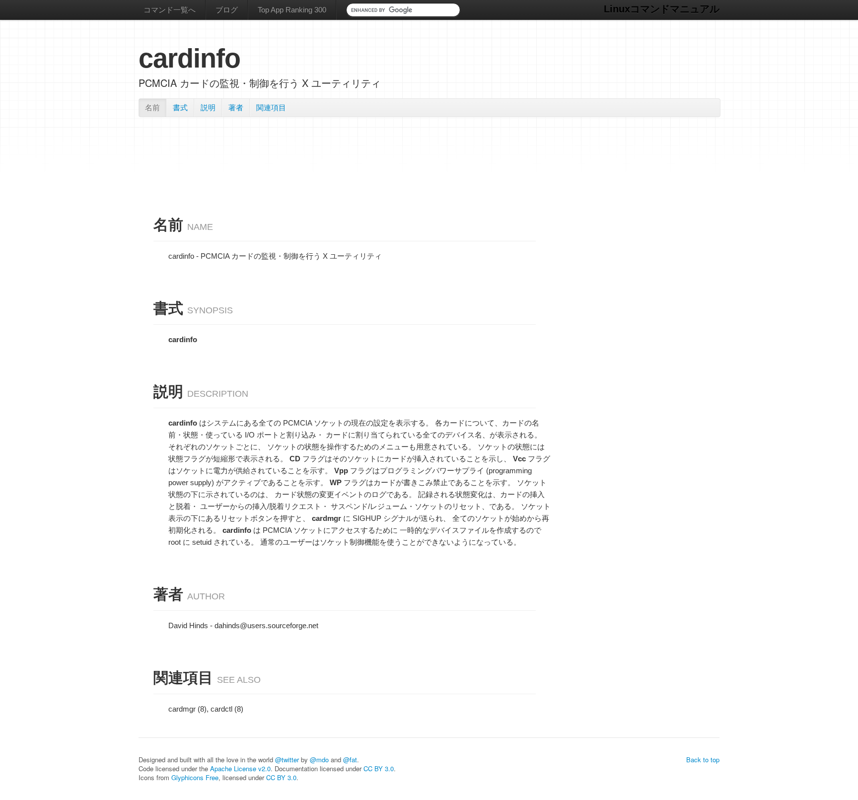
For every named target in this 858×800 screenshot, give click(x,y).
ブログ (226, 9)
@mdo (319, 759)
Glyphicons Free (194, 777)
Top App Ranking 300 (292, 9)
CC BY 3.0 (378, 768)
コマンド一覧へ (169, 9)
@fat (350, 759)
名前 (152, 107)
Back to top (702, 759)
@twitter (287, 759)
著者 (235, 107)
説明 (208, 107)
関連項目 (271, 107)
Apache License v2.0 (240, 768)
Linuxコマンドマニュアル (661, 8)
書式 (180, 107)
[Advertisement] (429, 148)
